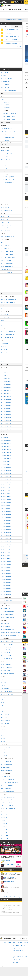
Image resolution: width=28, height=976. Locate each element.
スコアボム (3, 735)
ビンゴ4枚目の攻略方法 (6, 449)
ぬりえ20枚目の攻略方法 (6, 429)
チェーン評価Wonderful (6, 753)
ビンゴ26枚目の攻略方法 (6, 514)
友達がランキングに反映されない (8, 803)
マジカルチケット (4, 717)
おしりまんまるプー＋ (5, 159)
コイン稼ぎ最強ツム (5, 207)
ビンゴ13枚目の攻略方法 (6, 476)
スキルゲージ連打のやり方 (6, 658)
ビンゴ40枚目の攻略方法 (6, 555)
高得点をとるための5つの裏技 (7, 641)
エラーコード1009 (4, 838)
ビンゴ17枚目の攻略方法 (6, 488)
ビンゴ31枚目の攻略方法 (6, 529)
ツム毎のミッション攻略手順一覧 (8, 331)
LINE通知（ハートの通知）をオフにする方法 (10, 632)
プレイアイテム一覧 (5, 723)
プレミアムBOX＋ (4, 326)
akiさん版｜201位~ (5, 228)
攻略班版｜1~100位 (5, 216)
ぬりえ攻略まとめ (4, 370)
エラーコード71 (4, 832)
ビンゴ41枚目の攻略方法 (6, 558)
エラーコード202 (4, 835)
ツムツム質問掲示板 (5, 102)
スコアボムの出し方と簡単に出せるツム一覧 (13, 43)
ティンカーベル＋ (4, 168)
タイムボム (3, 732)
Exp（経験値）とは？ (5, 767)
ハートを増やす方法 (5, 623)
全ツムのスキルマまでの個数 (7, 694)
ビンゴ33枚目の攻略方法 (6, 535)
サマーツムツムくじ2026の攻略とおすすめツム (13, 39)
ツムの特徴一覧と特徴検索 (6, 600)
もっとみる (18, 46)
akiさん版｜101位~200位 (6, 225)
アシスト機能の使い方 (5, 776)
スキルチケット (4, 708)
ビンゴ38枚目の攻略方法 (6, 550)
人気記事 (5, 26)
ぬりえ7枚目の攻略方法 (6, 390)
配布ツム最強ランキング (6, 260)
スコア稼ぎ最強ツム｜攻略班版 (7, 177)
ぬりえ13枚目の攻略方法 (6, 408)
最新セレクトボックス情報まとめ (8, 302)
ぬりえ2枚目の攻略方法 (6, 375)
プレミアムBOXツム (5, 317)
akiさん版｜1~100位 (5, 222)
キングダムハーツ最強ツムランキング (9, 257)
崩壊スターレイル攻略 (17, 948)
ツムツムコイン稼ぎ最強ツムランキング (12, 29)
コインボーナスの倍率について (7, 670)
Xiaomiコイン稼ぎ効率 (5, 231)
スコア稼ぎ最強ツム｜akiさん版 (7, 179)
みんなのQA (3, 75)
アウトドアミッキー (5, 162)
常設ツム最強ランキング (6, 269)
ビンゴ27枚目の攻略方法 (6, 517)
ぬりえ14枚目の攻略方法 (6, 411)
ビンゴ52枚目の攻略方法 (6, 591)
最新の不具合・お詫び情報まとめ (8, 797)
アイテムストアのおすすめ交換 (7, 791)
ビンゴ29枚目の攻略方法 (6, 523)
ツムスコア (3, 679)
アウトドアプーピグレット (6, 153)
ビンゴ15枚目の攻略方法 (6, 482)
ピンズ (2, 703)
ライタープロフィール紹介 (6, 78)
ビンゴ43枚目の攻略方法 (6, 564)
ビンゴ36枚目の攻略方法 (6, 544)
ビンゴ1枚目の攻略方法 (6, 440)
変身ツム (2, 361)
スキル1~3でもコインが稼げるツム (8, 210)
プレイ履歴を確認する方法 (6, 764)
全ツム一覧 (3, 308)
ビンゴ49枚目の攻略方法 (6, 582)
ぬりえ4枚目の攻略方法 (6, 381)
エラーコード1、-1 (5, 814)
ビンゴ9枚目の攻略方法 (6, 464)
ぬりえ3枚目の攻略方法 (6, 378)
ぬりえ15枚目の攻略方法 (6, 414)
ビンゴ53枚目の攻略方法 (6, 594)
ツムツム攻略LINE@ (5, 84)
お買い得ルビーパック (5, 720)
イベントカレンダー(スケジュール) (8, 131)
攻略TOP (2, 9)
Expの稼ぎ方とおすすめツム (7, 770)
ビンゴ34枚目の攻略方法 (6, 538)
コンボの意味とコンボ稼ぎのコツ (8, 644)
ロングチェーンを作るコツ (6, 747)
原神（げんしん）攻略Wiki (18, 953)
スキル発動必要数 (4, 343)
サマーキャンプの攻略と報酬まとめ (11, 36)
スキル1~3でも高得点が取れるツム (8, 182)
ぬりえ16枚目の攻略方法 (6, 417)
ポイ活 (8, 2)
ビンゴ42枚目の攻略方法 (6, 561)
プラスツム (3, 358)
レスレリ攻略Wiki (16, 962)
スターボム (3, 741)
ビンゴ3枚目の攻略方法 (6, 446)
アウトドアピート (4, 165)
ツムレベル (3, 685)
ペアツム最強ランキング (6, 248)
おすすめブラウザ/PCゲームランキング (11, 896)
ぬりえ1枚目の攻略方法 (6, 373)
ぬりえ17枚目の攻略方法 (6, 420)
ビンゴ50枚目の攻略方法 (6, 585)
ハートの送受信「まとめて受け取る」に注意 (10, 635)
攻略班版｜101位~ (4, 219)
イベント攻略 (8, 9)
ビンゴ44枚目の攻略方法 (6, 567)
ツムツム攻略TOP (4, 72)
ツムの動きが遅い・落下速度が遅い (8, 808)
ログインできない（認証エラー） (8, 805)
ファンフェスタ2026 (5, 140)
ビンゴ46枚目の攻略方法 (6, 573)
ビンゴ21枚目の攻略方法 (6, 499)
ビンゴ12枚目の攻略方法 (6, 473)
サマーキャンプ (4, 134)
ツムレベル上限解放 (5, 688)
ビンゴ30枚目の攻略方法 (6, 526)
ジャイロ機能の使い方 (5, 653)
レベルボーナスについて (6, 761)
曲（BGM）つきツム (5, 349)
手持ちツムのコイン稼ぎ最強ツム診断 (9, 90)
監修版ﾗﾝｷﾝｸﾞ (21, 9)
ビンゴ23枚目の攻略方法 (6, 505)
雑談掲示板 (3, 99)
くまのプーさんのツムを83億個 (7, 137)
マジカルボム (3, 729)
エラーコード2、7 (4, 820)
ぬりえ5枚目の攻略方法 (6, 384)
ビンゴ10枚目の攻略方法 (6, 467)
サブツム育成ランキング (6, 245)
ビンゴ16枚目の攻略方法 (6, 485)
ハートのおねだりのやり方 (6, 626)
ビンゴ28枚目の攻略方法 (6, 520)
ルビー (2, 705)
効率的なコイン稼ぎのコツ (6, 667)
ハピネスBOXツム (4, 314)
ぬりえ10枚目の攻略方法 (6, 399)
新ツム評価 (14, 9)
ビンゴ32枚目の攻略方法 (6, 532)
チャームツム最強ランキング (7, 251)
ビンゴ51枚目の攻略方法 (6, 588)
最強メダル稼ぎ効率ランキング (7, 236)
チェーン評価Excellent (5, 750)
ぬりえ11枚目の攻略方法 (6, 402)
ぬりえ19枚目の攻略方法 (6, 426)
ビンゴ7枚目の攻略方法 (6, 458)
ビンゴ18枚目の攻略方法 (6, 490)
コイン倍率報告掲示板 (5, 108)
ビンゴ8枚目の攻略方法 (6, 461)
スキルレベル (3, 682)
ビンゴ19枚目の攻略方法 (6, 493)
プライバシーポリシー (23, 938)
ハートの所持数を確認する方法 (7, 629)
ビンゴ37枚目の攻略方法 (6, 547)
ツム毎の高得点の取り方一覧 (7, 337)
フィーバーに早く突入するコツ (7, 650)
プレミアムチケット (5, 714)
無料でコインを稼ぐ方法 (6, 664)
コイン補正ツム (4, 346)
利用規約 (14, 938)
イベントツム (3, 323)
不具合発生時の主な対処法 (6, 800)
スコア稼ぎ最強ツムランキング (10, 33)
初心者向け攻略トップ (5, 608)
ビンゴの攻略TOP (4, 437)
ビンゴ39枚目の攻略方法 (6, 552)
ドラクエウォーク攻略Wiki (18, 950)
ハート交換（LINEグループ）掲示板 (8, 113)
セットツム (3, 355)
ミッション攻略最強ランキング (7, 272)
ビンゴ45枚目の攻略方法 (6, 570)
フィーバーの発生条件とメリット (8, 647)
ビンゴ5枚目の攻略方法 (6, 452)
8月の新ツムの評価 (5, 150)
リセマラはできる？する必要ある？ (8, 611)
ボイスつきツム (4, 352)
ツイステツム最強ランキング (7, 254)
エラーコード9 (4, 823)
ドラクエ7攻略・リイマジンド (19, 945)
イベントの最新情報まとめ (6, 128)
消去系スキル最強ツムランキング (8, 266)
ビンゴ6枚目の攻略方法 (6, 455)
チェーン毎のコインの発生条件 (7, 673)
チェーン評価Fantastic (5, 756)
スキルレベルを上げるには (6, 691)
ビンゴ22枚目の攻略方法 (6, 502)
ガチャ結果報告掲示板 (5, 105)
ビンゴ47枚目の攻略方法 (6, 576)
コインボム (3, 738)
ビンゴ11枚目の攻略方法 (6, 470)
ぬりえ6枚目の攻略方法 (6, 387)
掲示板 (16, 26)
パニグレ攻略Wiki (16, 959)
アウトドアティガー (5, 156)
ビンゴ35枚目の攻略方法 (6, 541)
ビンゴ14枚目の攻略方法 (6, 479)
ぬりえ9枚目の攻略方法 (6, 396)
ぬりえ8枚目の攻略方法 (6, 393)
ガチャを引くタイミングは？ (7, 785)
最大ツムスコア (4, 242)
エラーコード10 (4, 826)
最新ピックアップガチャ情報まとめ (8, 299)
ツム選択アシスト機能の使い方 (7, 779)
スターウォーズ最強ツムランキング (8, 263)
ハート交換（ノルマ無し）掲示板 (8, 119)
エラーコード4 (4, 817)
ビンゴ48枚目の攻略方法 (6, 579)
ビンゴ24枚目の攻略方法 (6, 508)
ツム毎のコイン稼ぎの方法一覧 (7, 334)
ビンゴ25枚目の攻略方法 (6, 511)
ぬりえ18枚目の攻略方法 (6, 423)
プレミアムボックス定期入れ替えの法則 (9, 782)
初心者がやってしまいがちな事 (7, 617)
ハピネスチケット (4, 711)
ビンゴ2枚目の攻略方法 (6, 443)
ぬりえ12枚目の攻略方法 (6, 405)
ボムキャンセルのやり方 (6, 655)
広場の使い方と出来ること (6, 788)
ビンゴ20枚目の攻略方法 (6, 496)
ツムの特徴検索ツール (5, 81)
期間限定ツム (3, 320)
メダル (2, 700)
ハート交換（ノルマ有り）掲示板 (8, 116)
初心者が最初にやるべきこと (7, 614)
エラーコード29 (4, 829)
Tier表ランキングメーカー (6, 87)
